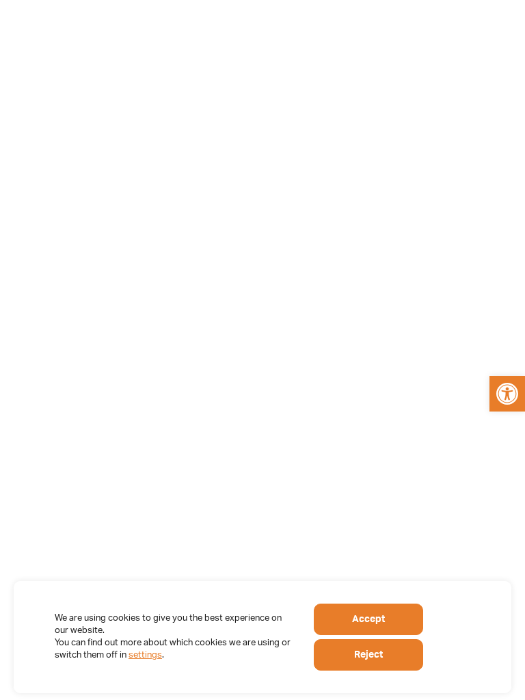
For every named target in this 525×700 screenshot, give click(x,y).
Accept (368, 619)
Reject (368, 655)
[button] (507, 394)
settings (145, 655)
